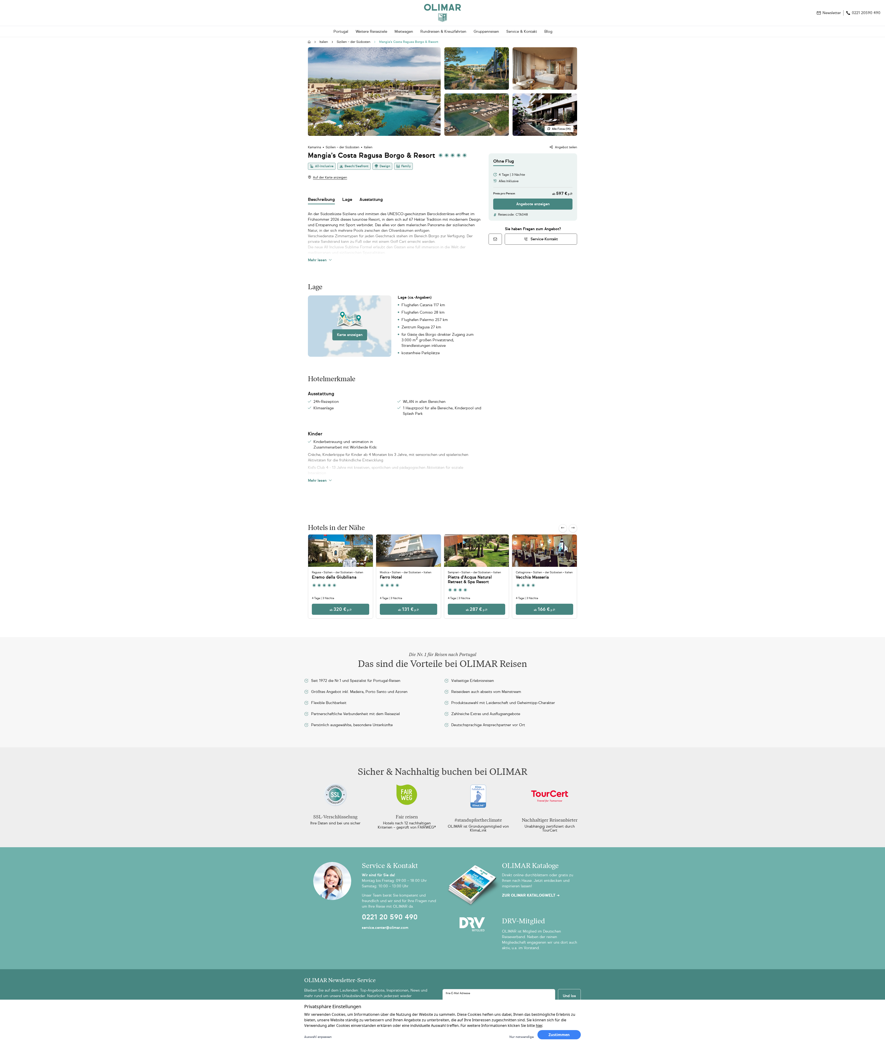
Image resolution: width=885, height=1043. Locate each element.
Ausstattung (371, 199)
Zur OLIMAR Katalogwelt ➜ (531, 895)
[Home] (442, 13)
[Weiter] (573, 528)
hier (539, 1025)
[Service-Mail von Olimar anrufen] (495, 239)
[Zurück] (563, 528)
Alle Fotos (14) (561, 129)
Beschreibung (321, 199)
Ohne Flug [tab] (503, 161)
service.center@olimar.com (385, 927)
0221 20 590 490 (390, 917)
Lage (347, 199)
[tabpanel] (532, 188)
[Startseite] (309, 42)
